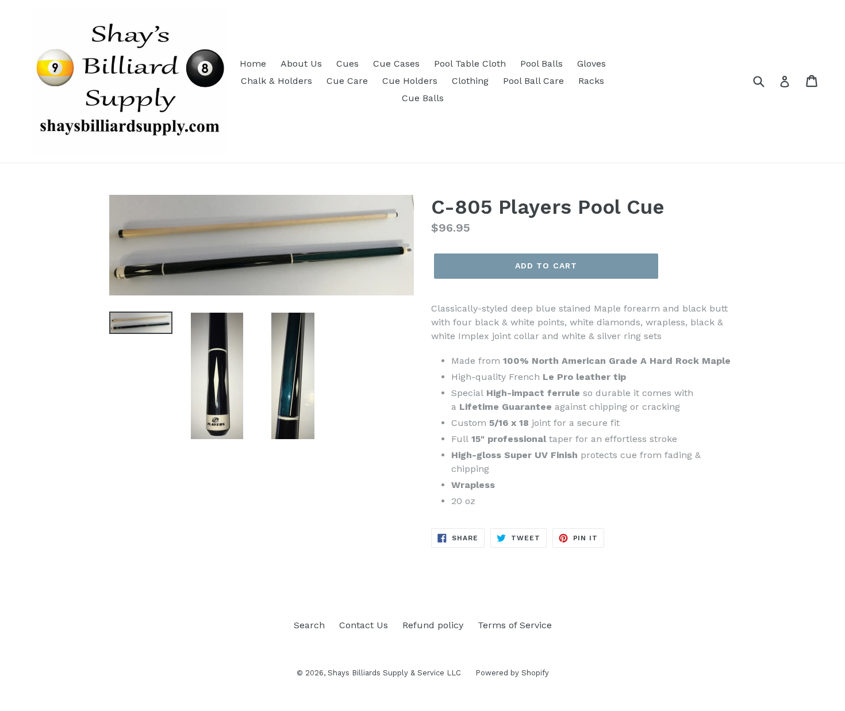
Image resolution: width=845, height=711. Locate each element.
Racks (591, 80)
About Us (301, 63)
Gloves (591, 63)
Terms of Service (515, 625)
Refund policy (432, 625)
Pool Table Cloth (470, 63)
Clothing (470, 80)
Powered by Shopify (512, 672)
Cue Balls (423, 98)
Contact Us (363, 625)
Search (309, 625)
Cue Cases (396, 63)
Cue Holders (409, 80)
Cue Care (347, 80)
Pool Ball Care (533, 80)
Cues (347, 63)
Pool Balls (541, 63)
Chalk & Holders (276, 80)
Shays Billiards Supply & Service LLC (394, 672)
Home (253, 63)
